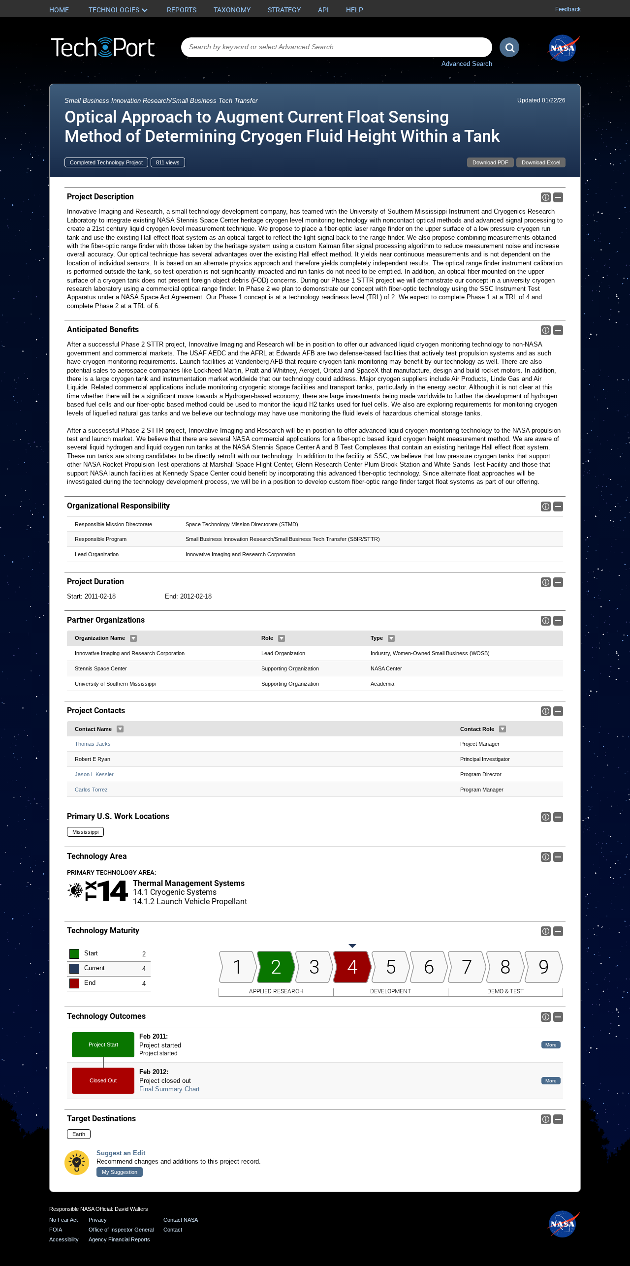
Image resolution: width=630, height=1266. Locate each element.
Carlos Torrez (91, 789)
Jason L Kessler (94, 774)
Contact (172, 1230)
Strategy (284, 10)
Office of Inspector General (121, 1230)
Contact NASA (180, 1220)
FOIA (55, 1230)
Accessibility (64, 1239)
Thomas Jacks (93, 744)
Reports (181, 10)
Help (354, 10)
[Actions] (133, 638)
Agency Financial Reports (119, 1239)
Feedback (568, 9)
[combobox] (336, 47)
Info (546, 197)
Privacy (98, 1220)
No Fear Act (63, 1220)
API (323, 10)
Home (59, 10)
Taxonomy (232, 10)
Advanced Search (466, 63)
